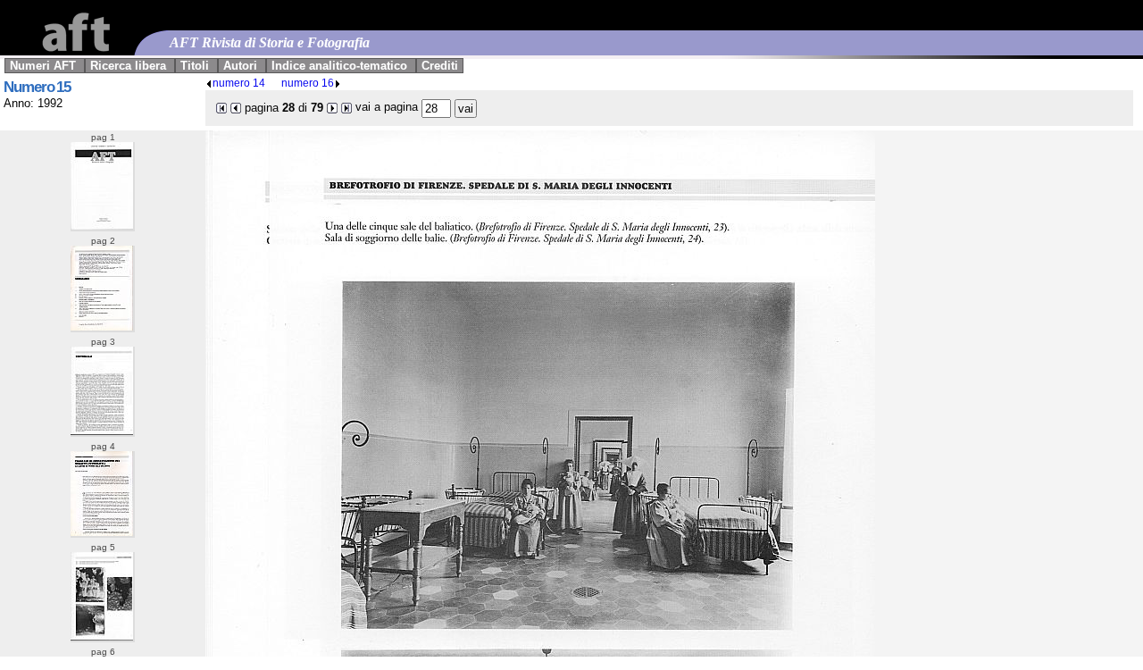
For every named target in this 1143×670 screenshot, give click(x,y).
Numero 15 (37, 87)
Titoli (194, 65)
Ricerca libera (128, 65)
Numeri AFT (43, 65)
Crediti (439, 65)
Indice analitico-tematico (339, 65)
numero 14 (239, 82)
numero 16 (307, 82)
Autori (240, 65)
